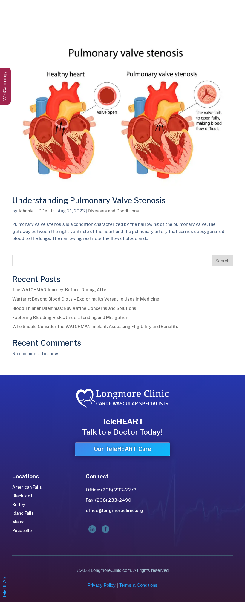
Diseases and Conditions (113, 210)
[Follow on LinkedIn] (92, 529)
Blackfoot (22, 495)
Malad (18, 521)
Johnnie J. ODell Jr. (36, 210)
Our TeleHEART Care (122, 449)
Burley (18, 504)
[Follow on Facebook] (105, 529)
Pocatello (22, 530)
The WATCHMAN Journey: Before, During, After (60, 289)
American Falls (27, 487)
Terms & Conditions (138, 585)
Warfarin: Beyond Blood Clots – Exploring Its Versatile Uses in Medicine (85, 298)
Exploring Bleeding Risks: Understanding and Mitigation (70, 317)
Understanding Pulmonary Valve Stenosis (89, 200)
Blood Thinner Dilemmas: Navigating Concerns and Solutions (74, 308)
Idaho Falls (23, 513)
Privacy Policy (102, 585)
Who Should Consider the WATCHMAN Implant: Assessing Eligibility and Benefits (95, 326)
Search (222, 260)
